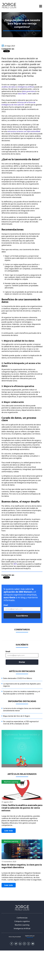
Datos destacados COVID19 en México (17, 678)
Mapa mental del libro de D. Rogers (16, 716)
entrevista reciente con (17, 131)
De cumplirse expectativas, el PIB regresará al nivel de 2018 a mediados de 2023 (21, 722)
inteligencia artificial (26, 87)
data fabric (22, 93)
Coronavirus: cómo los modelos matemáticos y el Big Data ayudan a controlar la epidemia (21, 692)
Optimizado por (30, 936)
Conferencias (22, 917)
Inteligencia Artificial (22, 928)
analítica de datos (9, 87)
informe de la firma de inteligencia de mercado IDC (18, 103)
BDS (15, 564)
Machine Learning (22, 925)
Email (6, 605)
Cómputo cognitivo (22, 921)
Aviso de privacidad (15, 937)
